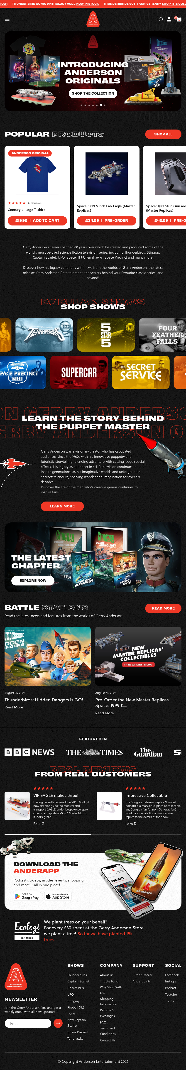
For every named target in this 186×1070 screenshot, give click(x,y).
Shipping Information (108, 1001)
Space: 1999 (75, 987)
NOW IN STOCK (57, 3)
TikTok (169, 1001)
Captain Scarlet (78, 981)
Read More (163, 608)
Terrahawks (75, 1038)
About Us (106, 974)
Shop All (163, 134)
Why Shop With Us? (111, 990)
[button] (7, 19)
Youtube (171, 994)
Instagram (172, 981)
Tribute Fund (109, 981)
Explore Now (93, 61)
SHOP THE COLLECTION (149, 3)
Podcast (170, 987)
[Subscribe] (58, 1023)
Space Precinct (77, 1032)
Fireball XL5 (75, 1007)
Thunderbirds (77, 974)
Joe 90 (71, 1013)
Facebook (172, 974)
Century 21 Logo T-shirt (26, 210)
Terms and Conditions (108, 1031)
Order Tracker (142, 974)
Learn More (62, 506)
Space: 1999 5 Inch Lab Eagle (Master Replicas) (106, 208)
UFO (70, 994)
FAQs (104, 1022)
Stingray (73, 1001)
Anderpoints (142, 981)
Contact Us (107, 1040)
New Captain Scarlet (76, 1022)
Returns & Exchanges (107, 1013)
